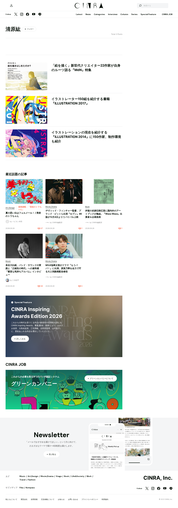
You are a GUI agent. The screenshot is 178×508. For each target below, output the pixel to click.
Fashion (31, 480)
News (88, 14)
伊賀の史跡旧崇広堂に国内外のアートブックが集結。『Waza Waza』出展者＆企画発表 (103, 213)
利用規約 (105, 499)
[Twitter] (15, 14)
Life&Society (77, 476)
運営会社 (24, 499)
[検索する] (140, 5)
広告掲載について (47, 499)
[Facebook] (27, 14)
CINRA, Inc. (157, 478)
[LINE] (39, 14)
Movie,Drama (47, 476)
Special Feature (148, 14)
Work (89, 476)
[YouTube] (33, 14)
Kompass (30, 488)
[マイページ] (11, 5)
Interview (112, 14)
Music (22, 476)
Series (134, 14)
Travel (22, 480)
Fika (21, 488)
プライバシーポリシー (89, 499)
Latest (79, 14)
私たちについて (11, 499)
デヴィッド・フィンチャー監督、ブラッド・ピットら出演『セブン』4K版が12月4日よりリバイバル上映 (63, 213)
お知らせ (61, 499)
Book (66, 476)
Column (124, 14)
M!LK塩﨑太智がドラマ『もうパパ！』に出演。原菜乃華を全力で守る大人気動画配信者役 (63, 268)
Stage (59, 476)
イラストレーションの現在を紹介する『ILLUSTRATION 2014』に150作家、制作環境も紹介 (86, 136)
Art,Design (33, 476)
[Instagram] (21, 14)
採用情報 (34, 499)
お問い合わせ (73, 499)
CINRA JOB (167, 14)
